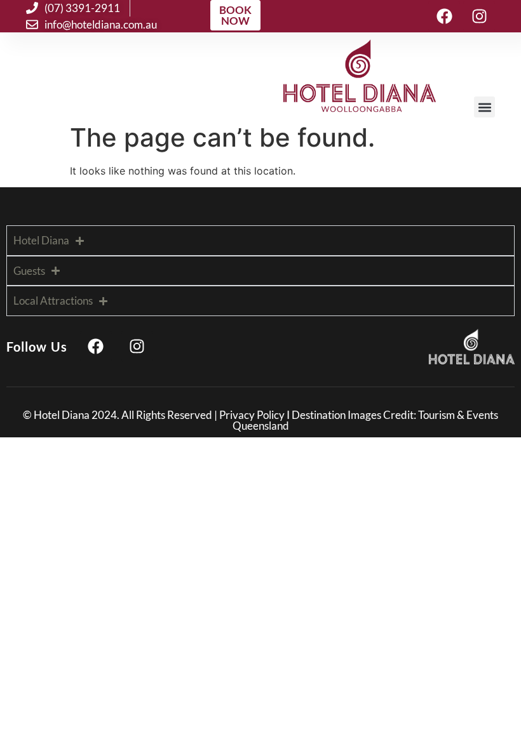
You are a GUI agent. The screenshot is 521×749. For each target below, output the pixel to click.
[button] (484, 106)
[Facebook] (444, 16)
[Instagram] (479, 16)
